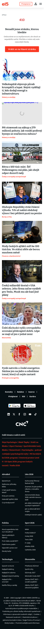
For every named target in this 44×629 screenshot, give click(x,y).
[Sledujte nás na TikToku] (35, 414)
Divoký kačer (6, 551)
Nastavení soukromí (13, 617)
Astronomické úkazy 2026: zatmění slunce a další (33, 497)
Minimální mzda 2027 (32, 576)
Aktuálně (6, 474)
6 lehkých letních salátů (33, 515)
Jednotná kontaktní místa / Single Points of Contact (21, 620)
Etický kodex (9, 623)
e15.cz (4, 15)
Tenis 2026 (29, 539)
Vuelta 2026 (15, 465)
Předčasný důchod (31, 566)
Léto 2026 (29, 474)
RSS (23, 397)
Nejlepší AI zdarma (8, 572)
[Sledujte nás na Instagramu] (25, 414)
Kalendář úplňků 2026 (10, 499)
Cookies (36, 614)
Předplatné (13, 397)
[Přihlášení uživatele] (35, 3)
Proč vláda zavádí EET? (10, 541)
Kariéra (32, 397)
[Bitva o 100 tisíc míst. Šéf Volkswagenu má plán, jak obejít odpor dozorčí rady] (22, 152)
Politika (5, 523)
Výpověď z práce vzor (9, 548)
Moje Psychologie (9, 442)
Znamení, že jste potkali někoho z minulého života (33, 489)
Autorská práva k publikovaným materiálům (21, 608)
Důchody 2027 (30, 572)
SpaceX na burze (8, 566)
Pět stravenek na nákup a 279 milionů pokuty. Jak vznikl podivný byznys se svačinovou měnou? (22, 130)
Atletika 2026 (29, 546)
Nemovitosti (14, 450)
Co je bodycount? (8, 502)
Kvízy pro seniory (8, 496)
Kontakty (9, 392)
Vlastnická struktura (29, 617)
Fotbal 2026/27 (30, 533)
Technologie (7, 559)
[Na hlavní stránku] (5, 4)
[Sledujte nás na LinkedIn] (9, 414)
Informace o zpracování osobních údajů (17, 614)
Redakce (20, 392)
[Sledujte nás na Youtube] (30, 414)
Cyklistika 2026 (30, 550)
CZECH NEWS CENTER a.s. (31, 598)
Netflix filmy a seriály (9, 585)
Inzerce (31, 392)
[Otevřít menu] (40, 3)
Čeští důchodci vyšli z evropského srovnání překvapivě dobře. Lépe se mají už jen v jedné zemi (21, 331)
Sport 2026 (29, 523)
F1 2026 (27, 543)
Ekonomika (30, 559)
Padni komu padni (8, 544)
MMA (27, 529)
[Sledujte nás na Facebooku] (19, 414)
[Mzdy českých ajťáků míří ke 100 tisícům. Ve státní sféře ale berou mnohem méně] (22, 232)
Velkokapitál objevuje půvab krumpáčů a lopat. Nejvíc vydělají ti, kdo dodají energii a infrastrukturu (21, 89)
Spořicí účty (29, 569)
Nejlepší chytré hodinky (10, 576)
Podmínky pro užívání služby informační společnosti (21, 611)
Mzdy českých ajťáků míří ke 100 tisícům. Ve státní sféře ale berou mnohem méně (21, 249)
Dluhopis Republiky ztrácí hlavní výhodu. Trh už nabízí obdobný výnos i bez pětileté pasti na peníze (22, 210)
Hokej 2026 (29, 536)
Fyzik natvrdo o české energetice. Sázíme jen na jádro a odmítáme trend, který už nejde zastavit (21, 371)
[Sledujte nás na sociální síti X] (14, 414)
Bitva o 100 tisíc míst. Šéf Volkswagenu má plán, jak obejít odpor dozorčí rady (20, 170)
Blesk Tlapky (23, 442)
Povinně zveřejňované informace (27, 623)
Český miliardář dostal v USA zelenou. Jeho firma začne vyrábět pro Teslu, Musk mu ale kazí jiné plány (21, 290)
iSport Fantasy (15, 446)
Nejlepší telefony (8, 569)
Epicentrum (6, 481)
